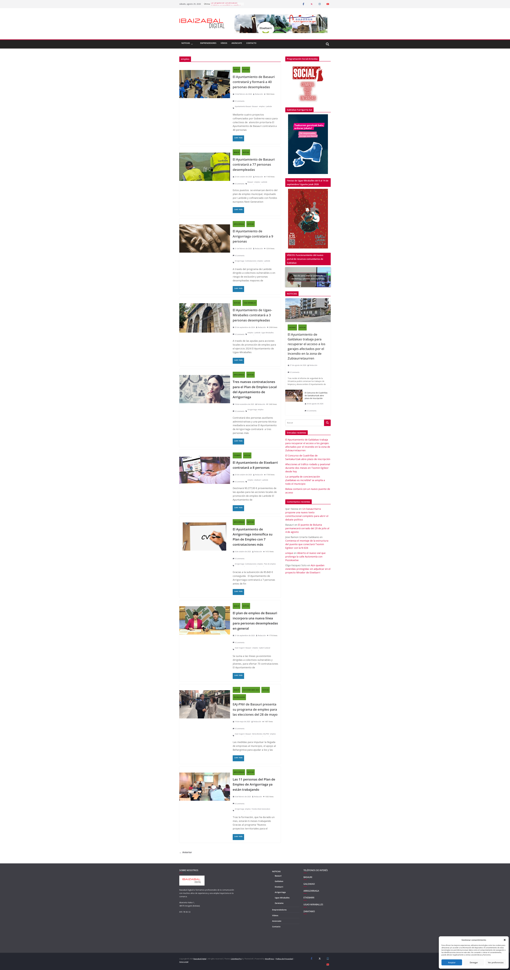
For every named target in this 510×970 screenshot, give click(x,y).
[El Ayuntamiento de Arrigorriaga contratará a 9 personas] (204, 221)
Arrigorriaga (239, 261)
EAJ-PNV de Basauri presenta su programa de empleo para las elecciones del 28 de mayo (255, 709)
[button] (504, 940)
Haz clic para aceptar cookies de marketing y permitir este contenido (308, 277)
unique (289, 553)
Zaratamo (279, 903)
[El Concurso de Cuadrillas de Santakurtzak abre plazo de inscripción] (294, 402)
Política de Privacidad (284, 959)
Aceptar (452, 962)
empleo (262, 106)
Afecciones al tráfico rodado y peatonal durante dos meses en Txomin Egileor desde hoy (224, 4)
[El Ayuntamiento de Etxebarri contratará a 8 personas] (204, 453)
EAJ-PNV (266, 734)
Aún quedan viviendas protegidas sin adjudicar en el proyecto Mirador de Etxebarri (307, 569)
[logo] (192, 877)
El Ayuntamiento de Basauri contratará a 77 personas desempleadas (254, 164)
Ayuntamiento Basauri (243, 106)
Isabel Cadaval (264, 648)
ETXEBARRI (237, 455)
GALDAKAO (292, 327)
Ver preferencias (495, 962)
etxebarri (257, 480)
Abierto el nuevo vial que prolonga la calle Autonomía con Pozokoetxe (305, 556)
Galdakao (279, 881)
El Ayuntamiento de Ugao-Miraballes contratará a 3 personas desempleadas (252, 315)
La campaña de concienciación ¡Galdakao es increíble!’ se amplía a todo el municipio (305, 480)
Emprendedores (208, 43)
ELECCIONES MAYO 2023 (251, 690)
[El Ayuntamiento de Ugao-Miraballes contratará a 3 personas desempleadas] (204, 300)
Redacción (259, 94)
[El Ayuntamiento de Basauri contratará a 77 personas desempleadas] (204, 150)
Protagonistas (239, 697)
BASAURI (236, 70)
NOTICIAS (185, 43)
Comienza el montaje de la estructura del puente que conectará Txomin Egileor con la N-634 (306, 544)
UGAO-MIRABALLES (249, 303)
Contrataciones (250, 261)
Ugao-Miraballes (282, 897)
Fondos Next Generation (261, 809)
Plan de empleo (270, 564)
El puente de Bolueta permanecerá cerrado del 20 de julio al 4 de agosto (307, 528)
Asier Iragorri (240, 648)
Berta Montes (257, 734)
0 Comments (239, 101)
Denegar (474, 962)
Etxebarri (279, 887)
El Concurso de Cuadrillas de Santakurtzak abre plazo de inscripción (316, 395)
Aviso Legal (183, 962)
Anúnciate (236, 43)
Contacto (251, 43)
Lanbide (269, 106)
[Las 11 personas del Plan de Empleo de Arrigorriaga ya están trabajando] (204, 770)
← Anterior (185, 852)
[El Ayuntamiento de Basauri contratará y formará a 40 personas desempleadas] (204, 67)
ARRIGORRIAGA (239, 224)
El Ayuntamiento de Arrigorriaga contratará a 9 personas (253, 236)
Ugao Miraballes (267, 333)
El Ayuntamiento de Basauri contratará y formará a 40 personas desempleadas (254, 82)
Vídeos (224, 43)
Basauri (255, 106)
